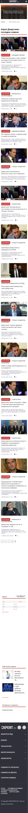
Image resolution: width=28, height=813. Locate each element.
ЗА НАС (3, 788)
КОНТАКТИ (4, 793)
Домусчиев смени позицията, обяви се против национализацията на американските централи (13, 404)
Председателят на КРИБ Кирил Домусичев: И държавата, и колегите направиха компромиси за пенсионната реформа (13, 485)
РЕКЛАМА (4, 792)
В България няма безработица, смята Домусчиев (12, 287)
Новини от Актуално (10, 767)
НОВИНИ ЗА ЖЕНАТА (9, 772)
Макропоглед (7, 734)
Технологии (6, 746)
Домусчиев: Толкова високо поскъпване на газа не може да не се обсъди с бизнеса (14, 209)
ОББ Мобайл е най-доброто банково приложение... (19, 688)
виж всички (5, 697)
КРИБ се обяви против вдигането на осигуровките (13, 367)
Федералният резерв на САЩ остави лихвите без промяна (13, 12)
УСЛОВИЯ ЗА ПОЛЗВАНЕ (15, 788)
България (5, 55)
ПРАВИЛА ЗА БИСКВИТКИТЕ (9, 790)
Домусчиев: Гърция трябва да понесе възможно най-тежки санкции (11, 327)
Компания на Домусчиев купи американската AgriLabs (11, 100)
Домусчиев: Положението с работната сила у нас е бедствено (12, 173)
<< (2, 541)
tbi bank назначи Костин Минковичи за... (19, 675)
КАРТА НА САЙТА (14, 792)
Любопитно (6, 758)
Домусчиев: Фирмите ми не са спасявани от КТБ (11, 525)
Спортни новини (8, 778)
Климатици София (7, 710)
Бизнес (4, 740)
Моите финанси (8, 752)
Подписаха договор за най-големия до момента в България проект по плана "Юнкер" (13, 60)
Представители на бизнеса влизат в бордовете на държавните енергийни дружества (13, 443)
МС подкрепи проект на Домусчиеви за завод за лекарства (14, 135)
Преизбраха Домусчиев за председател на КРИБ (10, 249)
